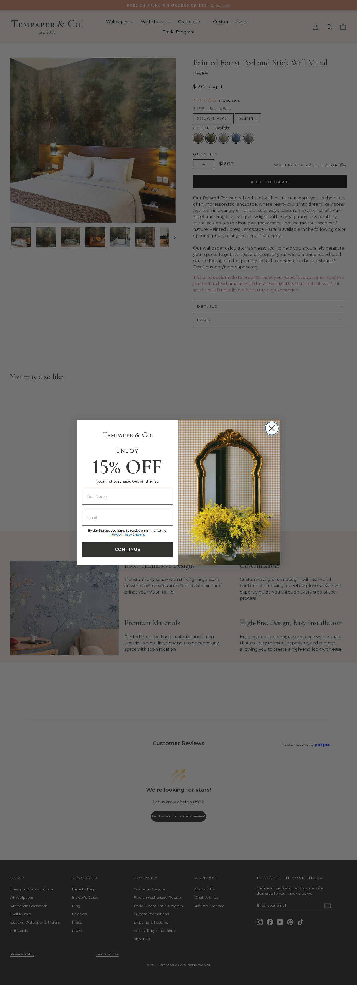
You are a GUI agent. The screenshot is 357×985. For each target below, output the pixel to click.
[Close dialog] (271, 428)
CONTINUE (127, 549)
